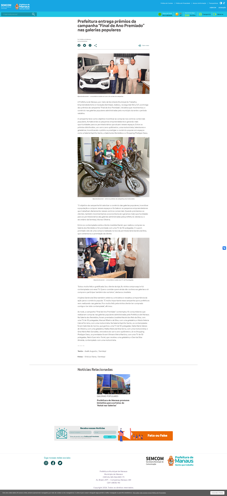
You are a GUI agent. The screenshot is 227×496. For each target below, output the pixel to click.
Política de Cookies (167, 3)
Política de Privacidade (183, 3)
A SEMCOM (213, 7)
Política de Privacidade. (91, 436)
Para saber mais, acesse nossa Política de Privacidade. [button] (149, 493)
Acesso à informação (199, 3)
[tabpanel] (113, 390)
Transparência (213, 3)
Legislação (222, 7)
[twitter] (60, 463)
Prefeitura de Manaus (88, 102)
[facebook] (53, 463)
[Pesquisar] (33, 14)
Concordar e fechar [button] (217, 493)
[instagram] (46, 463)
